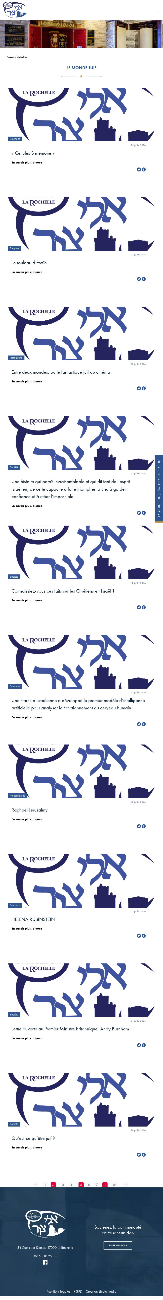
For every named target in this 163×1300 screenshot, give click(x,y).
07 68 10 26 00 (45, 1256)
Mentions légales (58, 1291)
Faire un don (118, 1245)
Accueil (11, 56)
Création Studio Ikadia (101, 1291)
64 (115, 1185)
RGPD (78, 1291)
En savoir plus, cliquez (27, 162)
